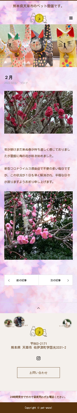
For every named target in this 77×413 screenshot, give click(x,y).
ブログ (24, 82)
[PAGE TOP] (38, 307)
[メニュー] (70, 18)
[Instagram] (38, 358)
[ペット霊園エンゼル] (38, 331)
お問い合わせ (38, 372)
